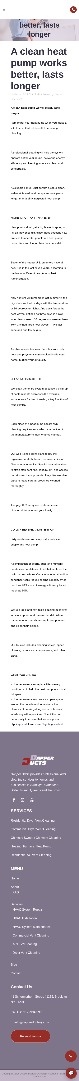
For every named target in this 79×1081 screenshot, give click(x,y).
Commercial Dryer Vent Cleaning (33, 829)
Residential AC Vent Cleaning (31, 855)
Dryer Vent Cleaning (26, 952)
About (15, 887)
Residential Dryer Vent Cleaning (33, 820)
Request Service (30, 1036)
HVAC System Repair (27, 909)
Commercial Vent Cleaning (31, 935)
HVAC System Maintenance (32, 926)
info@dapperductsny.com (31, 1022)
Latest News (42, 94)
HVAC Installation (25, 918)
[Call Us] (73, 9)
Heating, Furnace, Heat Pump (31, 846)
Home (15, 878)
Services (17, 904)
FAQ (16, 892)
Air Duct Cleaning (25, 944)
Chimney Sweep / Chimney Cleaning (36, 837)
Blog (14, 964)
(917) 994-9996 (32, 1012)
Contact (16, 973)
